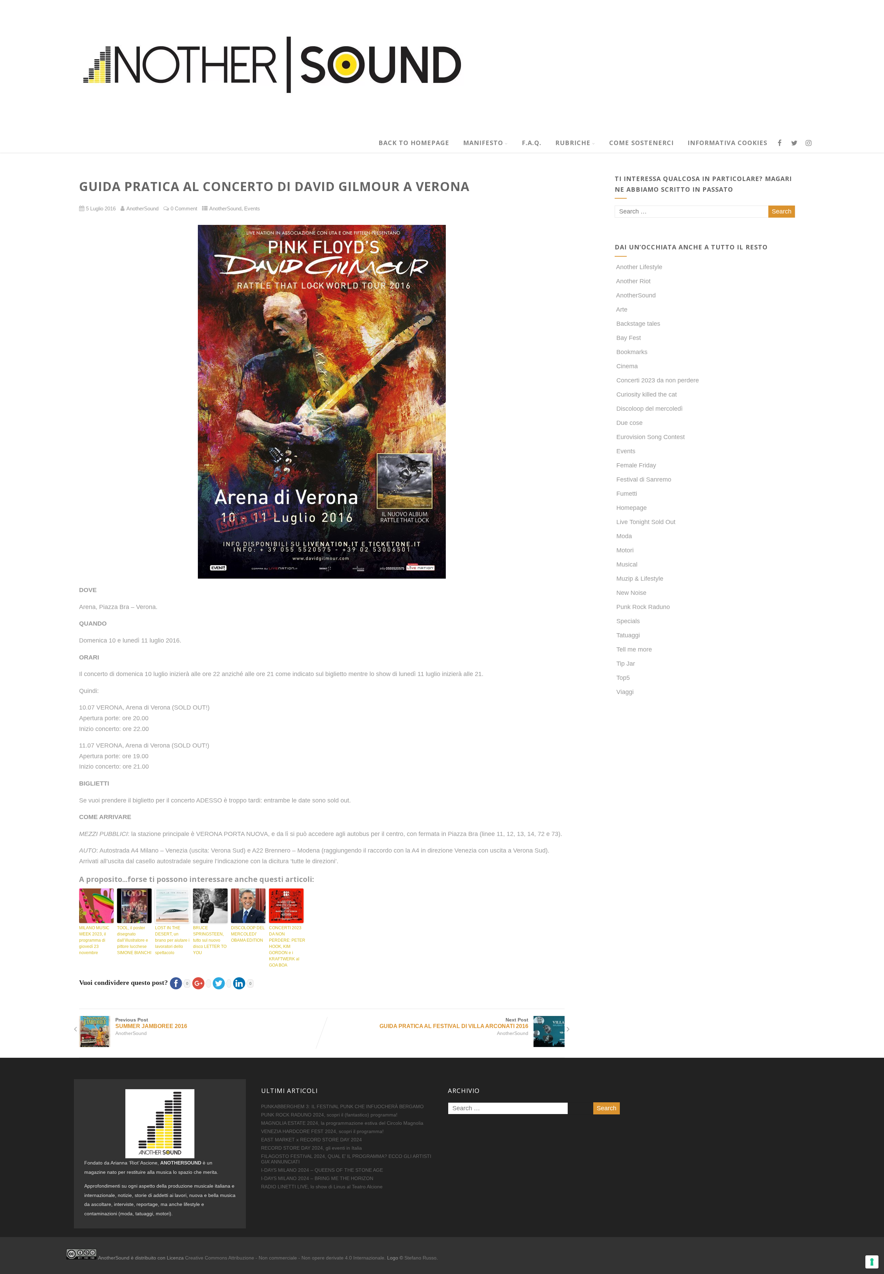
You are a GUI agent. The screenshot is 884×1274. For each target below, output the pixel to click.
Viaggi (625, 691)
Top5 (623, 677)
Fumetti (626, 493)
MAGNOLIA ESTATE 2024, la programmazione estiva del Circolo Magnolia (342, 1123)
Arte (621, 309)
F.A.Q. (531, 143)
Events (252, 208)
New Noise (631, 592)
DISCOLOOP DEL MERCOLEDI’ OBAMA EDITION (248, 934)
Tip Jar (625, 663)
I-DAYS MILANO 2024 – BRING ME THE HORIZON (317, 1178)
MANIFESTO (483, 143)
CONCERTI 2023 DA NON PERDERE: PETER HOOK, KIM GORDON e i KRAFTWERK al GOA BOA (286, 946)
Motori (625, 550)
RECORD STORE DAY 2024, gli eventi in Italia (311, 1148)
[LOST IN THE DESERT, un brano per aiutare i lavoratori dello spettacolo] (172, 905)
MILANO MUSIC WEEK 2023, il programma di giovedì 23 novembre (94, 940)
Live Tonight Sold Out (645, 522)
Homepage (631, 507)
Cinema (627, 366)
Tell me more (634, 649)
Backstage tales (638, 323)
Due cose (629, 422)
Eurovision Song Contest (650, 437)
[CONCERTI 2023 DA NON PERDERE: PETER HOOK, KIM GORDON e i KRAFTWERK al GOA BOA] (286, 905)
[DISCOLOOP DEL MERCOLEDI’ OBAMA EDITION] (248, 905)
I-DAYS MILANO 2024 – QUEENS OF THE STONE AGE (322, 1170)
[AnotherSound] (325, 128)
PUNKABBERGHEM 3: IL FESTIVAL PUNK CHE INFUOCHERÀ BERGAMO (342, 1106)
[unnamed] (322, 402)
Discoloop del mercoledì (649, 408)
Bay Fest (628, 337)
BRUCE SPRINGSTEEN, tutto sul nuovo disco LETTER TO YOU (210, 940)
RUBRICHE (572, 143)
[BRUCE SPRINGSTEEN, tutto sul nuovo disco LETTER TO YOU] (210, 905)
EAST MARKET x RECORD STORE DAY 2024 (311, 1139)
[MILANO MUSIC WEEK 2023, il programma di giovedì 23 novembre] (96, 905)
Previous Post (151, 1023)
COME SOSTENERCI (641, 143)
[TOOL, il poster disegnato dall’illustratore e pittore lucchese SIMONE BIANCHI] (134, 905)
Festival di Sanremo (643, 479)
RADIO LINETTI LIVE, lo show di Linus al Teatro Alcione (322, 1186)
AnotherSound (225, 208)
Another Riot (633, 281)
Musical (626, 564)
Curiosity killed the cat (646, 394)
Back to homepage (413, 143)
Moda (624, 536)
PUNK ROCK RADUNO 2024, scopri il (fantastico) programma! (329, 1115)
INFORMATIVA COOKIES (727, 143)
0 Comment (184, 208)
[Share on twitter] (221, 982)
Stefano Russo (420, 1258)
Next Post (453, 1023)
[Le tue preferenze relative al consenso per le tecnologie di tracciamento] (871, 1261)
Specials (628, 621)
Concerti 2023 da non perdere (657, 380)
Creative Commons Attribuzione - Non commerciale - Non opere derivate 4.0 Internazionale (284, 1258)
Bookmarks (631, 352)
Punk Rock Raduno (643, 606)
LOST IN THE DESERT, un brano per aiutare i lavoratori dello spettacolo (172, 940)
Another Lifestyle (639, 267)
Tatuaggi (628, 635)
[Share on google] (200, 982)
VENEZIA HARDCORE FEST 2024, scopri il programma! (322, 1131)
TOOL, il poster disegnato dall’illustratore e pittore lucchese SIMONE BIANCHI (134, 940)
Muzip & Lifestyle (639, 578)
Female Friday (636, 465)
